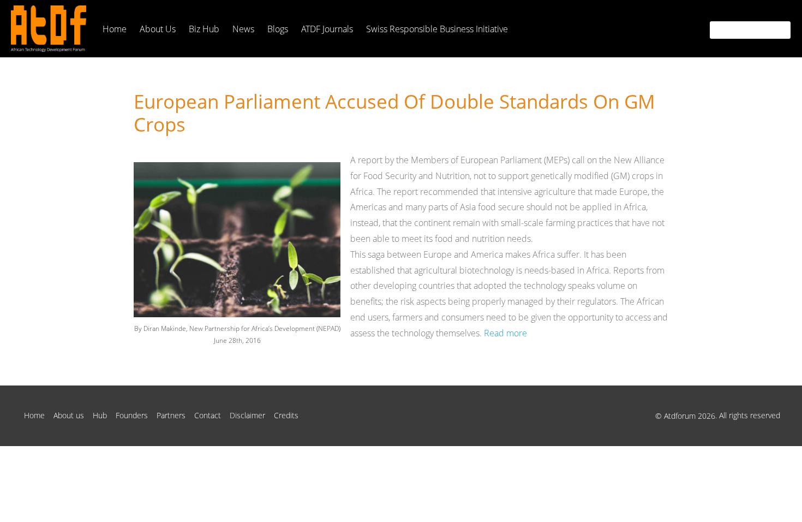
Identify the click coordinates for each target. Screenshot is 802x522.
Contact (207, 415)
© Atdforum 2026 (685, 416)
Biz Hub (204, 29)
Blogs (277, 29)
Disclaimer (247, 415)
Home (115, 29)
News (243, 29)
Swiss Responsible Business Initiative (437, 29)
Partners (171, 415)
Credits (286, 415)
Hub (100, 415)
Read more (505, 333)
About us (68, 415)
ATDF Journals (327, 29)
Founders (132, 415)
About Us (158, 29)
